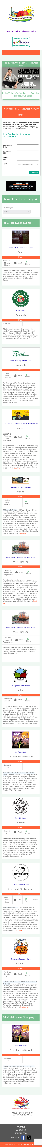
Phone (27, 264)
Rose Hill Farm (20, 818)
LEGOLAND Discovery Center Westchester (21, 424)
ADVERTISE (21, 1127)
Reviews (35, 900)
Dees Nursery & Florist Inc (20, 360)
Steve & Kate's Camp (21, 885)
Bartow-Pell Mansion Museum (21, 248)
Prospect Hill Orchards (21, 686)
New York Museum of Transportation (20, 557)
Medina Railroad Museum (21, 487)
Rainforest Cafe (21, 752)
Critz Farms (20, 311)
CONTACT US (21, 1130)
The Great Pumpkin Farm (20, 959)
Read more (16, 469)
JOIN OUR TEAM (21, 1133)
